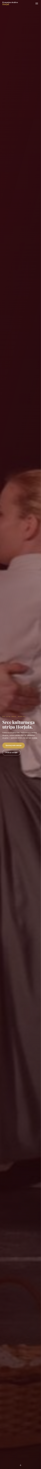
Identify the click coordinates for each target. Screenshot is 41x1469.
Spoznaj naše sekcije (13, 745)
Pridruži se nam (11, 753)
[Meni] (37, 3)
